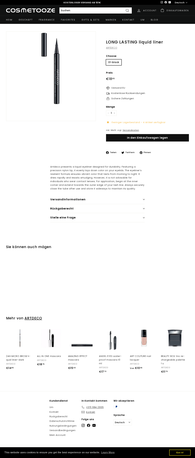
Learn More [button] (108, 452)
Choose (111, 56)
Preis (109, 73)
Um (143, 19)
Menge (110, 107)
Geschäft (26, 19)
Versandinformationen (68, 199)
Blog (154, 19)
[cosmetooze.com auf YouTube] (94, 425)
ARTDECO (111, 47)
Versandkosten (131, 130)
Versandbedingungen (63, 430)
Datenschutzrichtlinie (62, 421)
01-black (113, 62)
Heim (9, 19)
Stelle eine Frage (63, 217)
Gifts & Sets (91, 19)
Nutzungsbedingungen (63, 425)
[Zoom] (51, 76)
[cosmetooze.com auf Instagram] (83, 425)
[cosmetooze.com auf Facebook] (88, 425)
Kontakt (128, 19)
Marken (111, 19)
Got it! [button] (180, 452)
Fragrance (47, 19)
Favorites (68, 19)
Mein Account (58, 435)
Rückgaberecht (62, 208)
